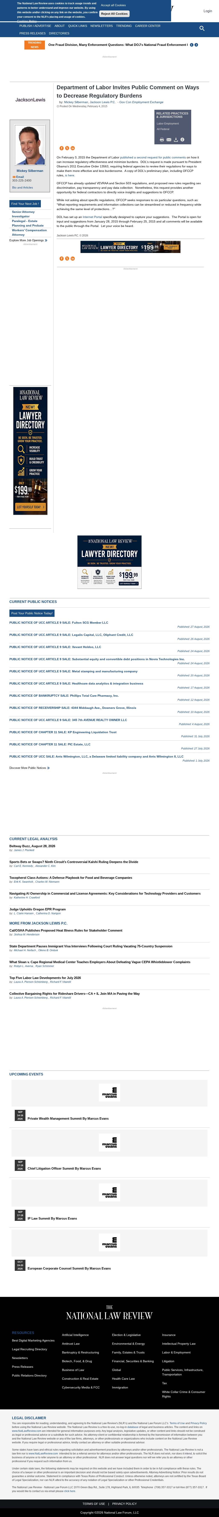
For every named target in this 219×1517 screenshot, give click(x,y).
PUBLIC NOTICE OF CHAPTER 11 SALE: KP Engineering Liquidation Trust (63, 732)
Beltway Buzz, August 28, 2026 (32, 846)
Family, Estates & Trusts (128, 1352)
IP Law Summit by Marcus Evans (52, 1218)
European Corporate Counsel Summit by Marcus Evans (69, 1268)
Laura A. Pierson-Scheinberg (31, 981)
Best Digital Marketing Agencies (33, 1340)
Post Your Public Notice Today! (32, 613)
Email (20, 176)
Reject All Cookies (114, 13)
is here (69, 175)
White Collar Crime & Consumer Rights (183, 1394)
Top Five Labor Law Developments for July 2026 (45, 978)
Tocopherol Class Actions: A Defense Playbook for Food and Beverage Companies (70, 877)
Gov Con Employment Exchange (141, 102)
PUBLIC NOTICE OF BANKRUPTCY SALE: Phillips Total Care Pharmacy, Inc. (64, 695)
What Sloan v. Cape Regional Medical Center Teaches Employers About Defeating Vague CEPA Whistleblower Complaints (99, 962)
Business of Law (73, 1370)
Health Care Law (123, 1378)
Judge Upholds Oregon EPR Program (37, 909)
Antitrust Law (71, 1343)
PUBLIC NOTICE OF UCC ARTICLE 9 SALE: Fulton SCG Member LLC (58, 622)
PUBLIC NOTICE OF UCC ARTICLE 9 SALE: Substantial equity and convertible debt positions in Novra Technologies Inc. (97, 659)
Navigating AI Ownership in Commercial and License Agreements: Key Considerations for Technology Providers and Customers (105, 893)
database (132, 1427)
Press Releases (22, 1366)
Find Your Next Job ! (25, 203)
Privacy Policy (199, 1423)
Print (163, 139)
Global (116, 1370)
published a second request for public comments (153, 157)
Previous (192, 45)
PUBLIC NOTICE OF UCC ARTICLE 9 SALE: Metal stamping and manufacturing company (73, 671)
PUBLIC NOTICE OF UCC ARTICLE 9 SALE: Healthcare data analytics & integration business (76, 683)
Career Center (147, 26)
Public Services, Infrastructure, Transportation (182, 1372)
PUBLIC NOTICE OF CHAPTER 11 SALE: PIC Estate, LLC (49, 744)
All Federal (163, 129)
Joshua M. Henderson (27, 934)
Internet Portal (92, 217)
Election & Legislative (126, 1335)
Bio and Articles (22, 187)
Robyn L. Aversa (23, 966)
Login (208, 11)
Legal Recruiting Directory (29, 1349)
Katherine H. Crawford (27, 897)
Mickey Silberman (30, 171)
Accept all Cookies (113, 5)
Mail (169, 139)
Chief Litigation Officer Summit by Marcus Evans (64, 1168)
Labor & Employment (176, 1352)
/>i (183, 139)
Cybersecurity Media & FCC (81, 1387)
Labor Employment (168, 123)
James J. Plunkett (24, 850)
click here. (70, 1491)
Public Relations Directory (29, 1375)
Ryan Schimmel (45, 966)
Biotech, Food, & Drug (77, 1361)
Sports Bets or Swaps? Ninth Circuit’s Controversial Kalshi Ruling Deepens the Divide (73, 862)
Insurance (169, 1335)
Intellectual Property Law (178, 1343)
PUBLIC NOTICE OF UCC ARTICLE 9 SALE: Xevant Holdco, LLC (55, 647)
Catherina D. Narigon (48, 913)
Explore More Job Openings (26, 240)
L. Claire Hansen (24, 913)
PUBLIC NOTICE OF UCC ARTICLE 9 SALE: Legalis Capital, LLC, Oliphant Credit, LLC (71, 634)
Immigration (120, 1387)
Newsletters (101, 26)
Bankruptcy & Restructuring (80, 1352)
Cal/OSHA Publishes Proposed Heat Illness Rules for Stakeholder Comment (65, 930)
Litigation (168, 1361)
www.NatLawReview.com (26, 1430)
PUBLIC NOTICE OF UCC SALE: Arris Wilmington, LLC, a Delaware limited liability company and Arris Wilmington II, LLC (96, 756)
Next (197, 45)
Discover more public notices (27, 767)
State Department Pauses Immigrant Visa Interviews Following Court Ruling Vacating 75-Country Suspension (90, 946)
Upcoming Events (26, 1074)
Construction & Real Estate (80, 1378)
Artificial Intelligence (75, 1335)
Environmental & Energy (128, 1343)
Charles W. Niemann (47, 881)
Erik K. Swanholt (23, 881)
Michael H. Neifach (25, 950)
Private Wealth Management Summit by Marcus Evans (68, 1118)
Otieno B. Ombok (48, 950)
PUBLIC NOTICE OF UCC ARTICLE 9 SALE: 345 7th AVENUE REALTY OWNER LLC (68, 720)
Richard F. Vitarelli (60, 981)
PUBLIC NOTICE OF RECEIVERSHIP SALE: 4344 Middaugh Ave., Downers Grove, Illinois (72, 707)
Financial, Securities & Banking (133, 1361)
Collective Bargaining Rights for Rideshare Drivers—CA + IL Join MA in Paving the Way (74, 993)
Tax (164, 1383)
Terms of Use (177, 1423)
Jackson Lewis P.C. (103, 102)
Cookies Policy (27, 21)
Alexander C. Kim (45, 866)
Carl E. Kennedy (23, 866)
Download (176, 139)
